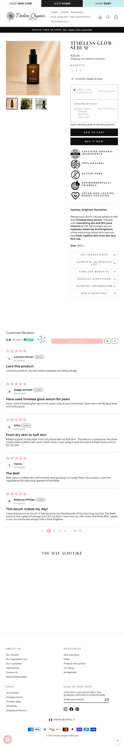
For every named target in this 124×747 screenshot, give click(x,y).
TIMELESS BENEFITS (94, 272)
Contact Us (12, 672)
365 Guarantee (80, 17)
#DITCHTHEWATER (16, 677)
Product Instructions (75, 663)
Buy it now (94, 141)
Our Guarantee (14, 663)
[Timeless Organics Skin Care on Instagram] (65, 709)
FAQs (66, 659)
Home (55, 12)
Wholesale (11, 706)
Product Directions (94, 279)
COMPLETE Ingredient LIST (94, 263)
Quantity (77, 65)
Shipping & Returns (16, 710)
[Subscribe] (107, 699)
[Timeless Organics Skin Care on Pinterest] (77, 709)
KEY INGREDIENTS (94, 255)
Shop (20, 3)
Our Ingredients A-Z (16, 659)
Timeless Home (14, 697)
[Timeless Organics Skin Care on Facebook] (71, 709)
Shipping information (94, 286)
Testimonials (60, 21)
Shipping (75, 59)
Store (65, 12)
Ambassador (70, 672)
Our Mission (59, 17)
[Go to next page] (80, 531)
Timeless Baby (13, 701)
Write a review (77, 341)
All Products (12, 693)
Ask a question (94, 293)
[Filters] (107, 341)
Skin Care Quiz (71, 655)
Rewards (77, 12)
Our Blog (68, 668)
